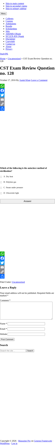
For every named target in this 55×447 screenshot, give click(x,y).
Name (3, 323)
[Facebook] (27, 90)
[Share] (27, 108)
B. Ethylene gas (10, 182)
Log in (14, 443)
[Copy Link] (27, 104)
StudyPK (4, 54)
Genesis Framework (43, 441)
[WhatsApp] (27, 86)
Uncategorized (14, 58)
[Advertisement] (27, 140)
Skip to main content (15, 3)
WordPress (5, 443)
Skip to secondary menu (16, 6)
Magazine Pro (24, 441)
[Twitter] (27, 95)
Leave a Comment (39, 80)
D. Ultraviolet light (11, 193)
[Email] (27, 99)
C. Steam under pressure (13, 187)
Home (3, 58)
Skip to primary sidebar (16, 8)
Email (3, 329)
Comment (5, 300)
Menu (3, 14)
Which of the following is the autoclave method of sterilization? (23, 169)
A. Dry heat (8, 176)
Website (3, 334)
